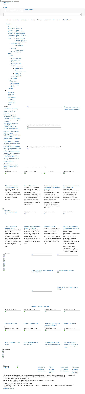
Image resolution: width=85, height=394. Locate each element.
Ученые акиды (18, 66)
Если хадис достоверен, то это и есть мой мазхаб (71, 186)
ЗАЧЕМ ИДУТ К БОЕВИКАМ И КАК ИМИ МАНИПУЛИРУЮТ (72, 108)
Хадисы (17, 47)
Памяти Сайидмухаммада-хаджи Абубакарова (10, 124)
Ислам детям (11, 35)
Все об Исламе (67, 20)
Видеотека (11, 28)
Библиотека (11, 27)
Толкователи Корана (20, 71)
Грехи (13, 86)
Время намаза (29, 9)
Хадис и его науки (16, 43)
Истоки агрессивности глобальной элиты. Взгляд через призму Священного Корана (71, 345)
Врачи (16, 70)
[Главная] (14, 10)
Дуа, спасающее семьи (50, 226)
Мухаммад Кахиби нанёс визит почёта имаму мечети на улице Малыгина (12, 119)
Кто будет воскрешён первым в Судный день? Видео (32, 227)
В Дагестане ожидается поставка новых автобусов (10, 127)
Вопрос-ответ (75, 367)
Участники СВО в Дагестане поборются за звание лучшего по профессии (11, 143)
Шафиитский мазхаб (21, 40)
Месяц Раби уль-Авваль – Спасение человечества (12, 186)
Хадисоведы (18, 75)
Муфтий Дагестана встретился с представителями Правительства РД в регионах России (12, 137)
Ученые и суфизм (19, 50)
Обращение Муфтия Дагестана (65, 270)
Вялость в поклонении (70, 323)
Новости (8, 20)
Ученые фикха (19, 68)
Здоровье (8, 24)
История (39, 20)
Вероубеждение (20, 33)
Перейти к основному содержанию (9, 1)
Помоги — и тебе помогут (31, 323)
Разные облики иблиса (30, 186)
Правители (14, 78)
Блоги (51, 372)
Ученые (13, 65)
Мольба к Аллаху (16, 52)
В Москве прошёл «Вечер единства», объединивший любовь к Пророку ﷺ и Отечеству (10, 110)
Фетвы (33, 20)
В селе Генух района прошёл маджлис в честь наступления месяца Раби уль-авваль (11, 153)
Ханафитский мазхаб (20, 42)
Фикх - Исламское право (22, 37)
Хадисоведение (19, 45)
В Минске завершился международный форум (10, 115)
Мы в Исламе (64, 369)
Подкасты (10, 30)
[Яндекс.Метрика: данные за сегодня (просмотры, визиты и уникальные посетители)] (8, 388)
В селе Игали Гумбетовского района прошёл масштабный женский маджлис (11, 158)
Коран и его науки (21, 35)
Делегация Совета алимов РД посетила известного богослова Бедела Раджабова (12, 148)
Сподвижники (15, 61)
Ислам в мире (15, 83)
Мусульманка (56, 20)
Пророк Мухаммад (16, 58)
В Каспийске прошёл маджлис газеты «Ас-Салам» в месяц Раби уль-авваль (11, 131)
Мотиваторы (11, 37)
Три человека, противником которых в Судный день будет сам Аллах (71, 228)
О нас (9, 38)
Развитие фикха (20, 38)
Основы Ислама (20, 32)
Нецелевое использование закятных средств (31, 343)
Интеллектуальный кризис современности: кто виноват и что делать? (52, 187)
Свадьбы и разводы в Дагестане (40, 306)
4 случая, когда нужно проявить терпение (11, 227)
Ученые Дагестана (16, 76)
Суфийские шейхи (16, 63)
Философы (18, 73)
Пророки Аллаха (15, 60)
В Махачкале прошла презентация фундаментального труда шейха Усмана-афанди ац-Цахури (10, 165)
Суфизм (13, 48)
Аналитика (16, 20)
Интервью (10, 33)
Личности (47, 20)
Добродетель (15, 85)
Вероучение (24, 20)
